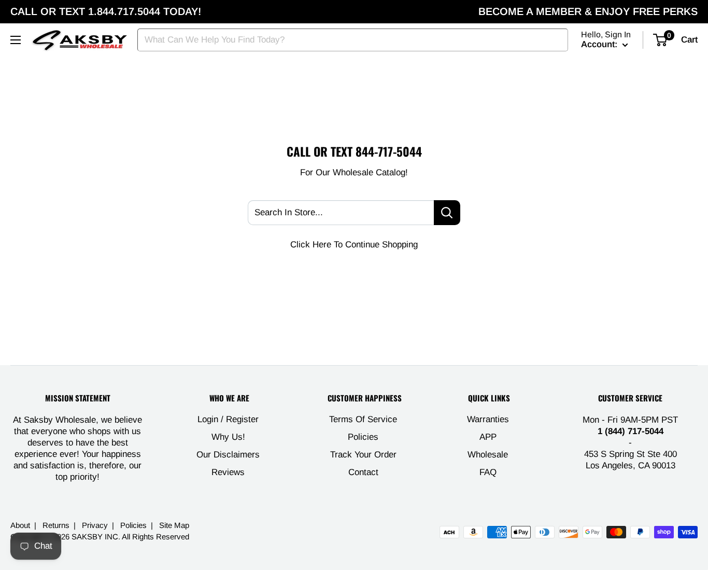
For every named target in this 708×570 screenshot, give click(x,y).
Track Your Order (363, 455)
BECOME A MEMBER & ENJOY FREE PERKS (588, 11)
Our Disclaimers (228, 455)
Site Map (174, 525)
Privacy (95, 525)
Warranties (488, 419)
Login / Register (228, 419)
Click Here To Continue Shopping (354, 244)
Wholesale (488, 455)
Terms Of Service (363, 419)
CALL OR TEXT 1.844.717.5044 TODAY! (105, 11)
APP (488, 437)
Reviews (228, 472)
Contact (363, 472)
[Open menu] (15, 40)
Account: (600, 44)
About (20, 525)
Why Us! (228, 437)
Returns (56, 525)
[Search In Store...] (447, 212)
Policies (363, 437)
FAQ (488, 472)
